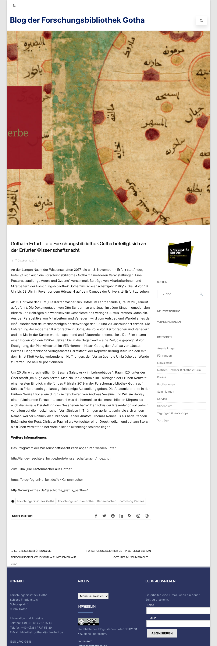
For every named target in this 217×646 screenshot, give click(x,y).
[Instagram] (138, 515)
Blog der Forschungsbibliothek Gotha (77, 19)
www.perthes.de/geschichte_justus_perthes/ (54, 490)
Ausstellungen (166, 348)
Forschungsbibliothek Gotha (35, 501)
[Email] (146, 515)
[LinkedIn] (121, 515)
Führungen (164, 355)
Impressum (85, 641)
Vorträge (163, 420)
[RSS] (14, 5)
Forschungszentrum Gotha (75, 501)
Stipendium (164, 406)
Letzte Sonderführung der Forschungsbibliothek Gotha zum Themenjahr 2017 (44, 557)
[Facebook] (96, 515)
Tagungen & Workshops (172, 413)
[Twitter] (104, 515)
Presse (161, 377)
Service (162, 398)
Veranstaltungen (169, 322)
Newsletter (164, 362)
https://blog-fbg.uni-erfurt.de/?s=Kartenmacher (47, 480)
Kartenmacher (106, 501)
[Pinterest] (112, 515)
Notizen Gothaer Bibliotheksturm (179, 370)
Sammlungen (165, 391)
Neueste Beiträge (168, 311)
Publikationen (166, 384)
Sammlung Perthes (132, 501)
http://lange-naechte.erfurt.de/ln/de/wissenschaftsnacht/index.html (61, 458)
